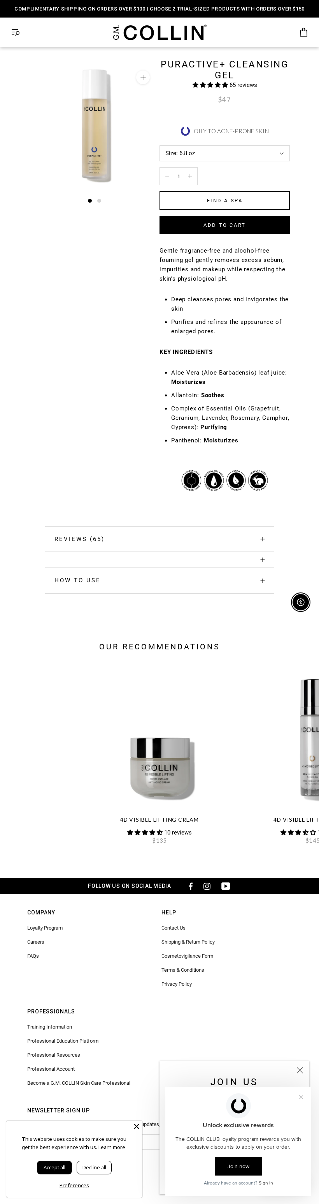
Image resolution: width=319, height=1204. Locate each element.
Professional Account (51, 1069)
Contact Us (173, 928)
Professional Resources (53, 1055)
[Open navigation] (15, 32)
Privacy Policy (176, 984)
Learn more (111, 1147)
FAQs (33, 956)
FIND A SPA (225, 200)
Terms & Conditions (182, 970)
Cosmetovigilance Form (187, 956)
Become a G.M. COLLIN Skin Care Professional (78, 1083)
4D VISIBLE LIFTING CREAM (159, 819)
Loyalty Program (45, 928)
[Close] (299, 1070)
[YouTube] (225, 886)
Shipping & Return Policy (188, 942)
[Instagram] (207, 886)
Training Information (49, 1027)
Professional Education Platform (62, 1041)
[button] (211, 84)
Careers (35, 942)
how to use (77, 580)
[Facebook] (188, 886)
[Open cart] (303, 32)
